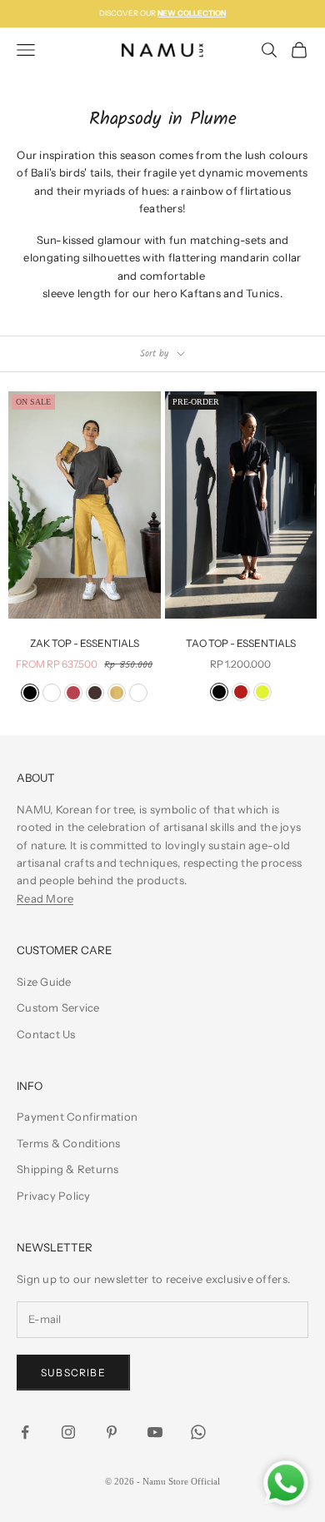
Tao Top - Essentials (241, 643)
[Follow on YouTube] (155, 1432)
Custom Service (58, 1007)
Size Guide (44, 981)
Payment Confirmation (77, 1116)
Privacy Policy (54, 1195)
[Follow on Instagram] (68, 1432)
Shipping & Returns (68, 1169)
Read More (45, 898)
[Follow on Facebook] (25, 1432)
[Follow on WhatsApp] (198, 1432)
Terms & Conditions (69, 1143)
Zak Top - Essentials (84, 643)
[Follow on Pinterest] (111, 1432)
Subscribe (73, 1372)
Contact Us (46, 1034)
